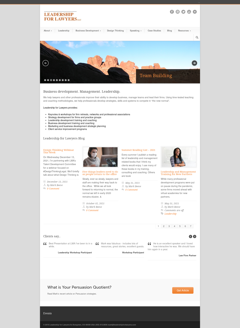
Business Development (88, 30)
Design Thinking (115, 30)
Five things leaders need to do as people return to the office (100, 173)
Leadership (63, 30)
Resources (184, 30)
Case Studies (154, 30)
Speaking (136, 30)
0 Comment (53, 188)
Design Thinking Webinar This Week (58, 151)
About (48, 30)
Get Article (183, 290)
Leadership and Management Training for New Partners (178, 173)
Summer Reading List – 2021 (138, 150)
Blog (169, 30)
